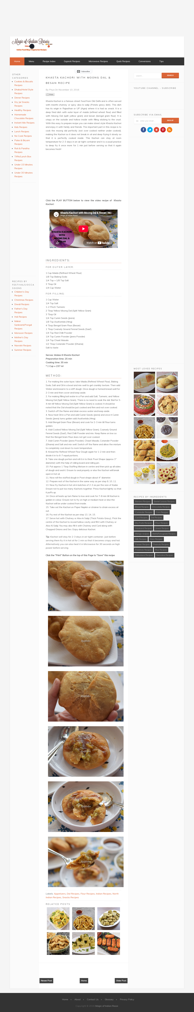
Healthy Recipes (22, 110)
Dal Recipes (73, 893)
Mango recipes (142, 533)
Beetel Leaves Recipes (164, 501)
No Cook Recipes (23, 135)
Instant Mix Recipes (24, 122)
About (77, 999)
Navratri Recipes (22, 345)
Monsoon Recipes (23, 333)
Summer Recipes (22, 349)
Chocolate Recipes (161, 507)
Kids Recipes (20, 127)
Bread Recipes (142, 507)
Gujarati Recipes (72, 61)
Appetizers (60, 893)
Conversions (145, 61)
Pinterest (163, 129)
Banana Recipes (142, 501)
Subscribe (85, 71)
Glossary (109, 999)
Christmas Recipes (23, 299)
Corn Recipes (162, 512)
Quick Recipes (123, 61)
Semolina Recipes (164, 555)
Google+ (156, 129)
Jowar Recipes (162, 528)
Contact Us (93, 999)
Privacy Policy (127, 999)
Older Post (121, 980)
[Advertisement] (21, 18)
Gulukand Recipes (143, 528)
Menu (31, 61)
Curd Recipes (141, 517)
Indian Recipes (103, 893)
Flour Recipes (88, 893)
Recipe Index (49, 61)
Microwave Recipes (98, 61)
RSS (169, 129)
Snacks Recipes (70, 897)
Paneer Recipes (142, 544)
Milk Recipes (140, 539)
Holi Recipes (20, 316)
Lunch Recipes (21, 131)
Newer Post (46, 980)
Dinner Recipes (22, 97)
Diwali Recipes (21, 304)
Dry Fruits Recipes (143, 523)
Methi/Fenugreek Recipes (164, 533)
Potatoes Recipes (143, 549)
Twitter (150, 129)
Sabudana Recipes (144, 555)
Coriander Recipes (143, 512)
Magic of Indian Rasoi (106, 1005)
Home (17, 61)
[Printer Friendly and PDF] (50, 95)
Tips (161, 61)
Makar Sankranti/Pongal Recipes (23, 325)
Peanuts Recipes (161, 544)
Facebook (143, 129)
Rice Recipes (161, 549)
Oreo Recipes (156, 539)
